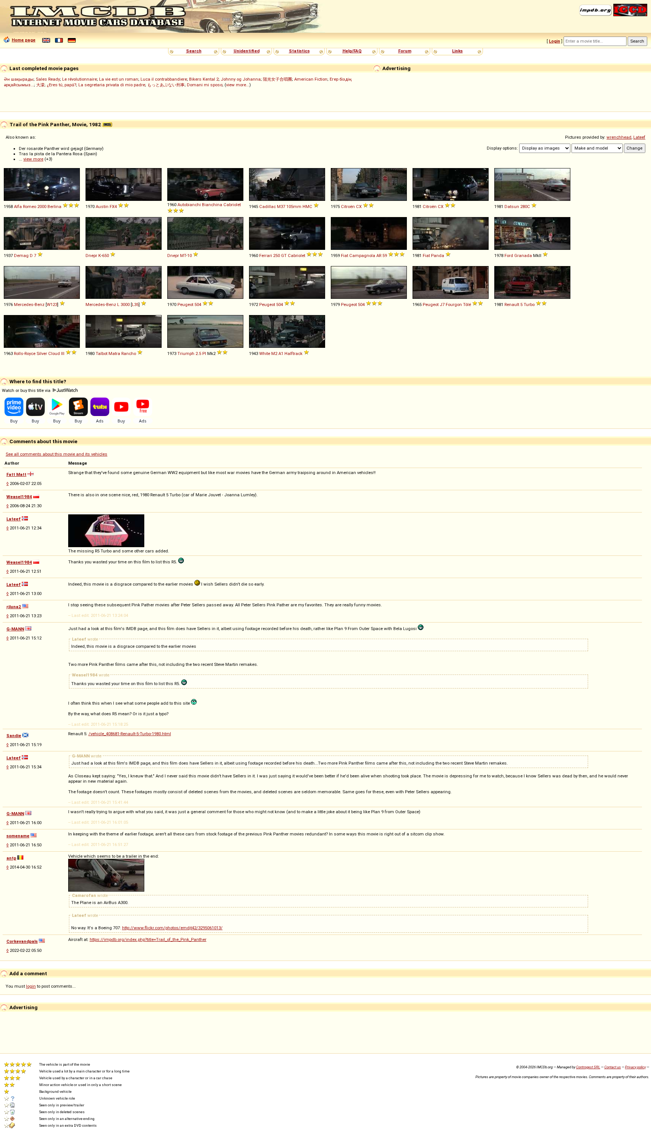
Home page (23, 40)
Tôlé (467, 304)
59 (384, 255)
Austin (102, 206)
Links (457, 51)
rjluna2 (13, 606)
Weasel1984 (19, 496)
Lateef (639, 137)
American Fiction (310, 79)
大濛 (40, 84)
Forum (404, 51)
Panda (437, 255)
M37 (281, 206)
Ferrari (265, 255)
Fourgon (454, 304)
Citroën (348, 206)
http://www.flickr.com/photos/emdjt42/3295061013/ (172, 927)
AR (378, 255)
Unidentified (247, 51)
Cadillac (267, 206)
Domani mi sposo (204, 84)
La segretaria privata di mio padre (111, 84)
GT (284, 255)
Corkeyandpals (22, 941)
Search (194, 51)
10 (189, 255)
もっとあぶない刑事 (166, 84)
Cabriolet (232, 204)
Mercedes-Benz (29, 304)
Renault (511, 304)
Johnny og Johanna (241, 79)
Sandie (13, 735)
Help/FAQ (352, 51)
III (62, 353)
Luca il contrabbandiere (164, 79)
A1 (280, 353)
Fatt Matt (16, 474)
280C (525, 206)
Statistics (299, 51)
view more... (237, 84)
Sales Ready (48, 79)
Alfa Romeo (25, 206)
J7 (442, 304)
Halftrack (293, 353)
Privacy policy (635, 1067)
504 (197, 304)
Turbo (529, 304)
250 (276, 255)
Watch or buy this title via (27, 390)
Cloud (54, 353)
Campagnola (362, 255)
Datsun (511, 206)
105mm (293, 206)
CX (359, 206)
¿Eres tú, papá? (61, 84)
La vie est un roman (118, 79)
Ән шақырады (19, 79)
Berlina (54, 206)
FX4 (113, 206)
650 (105, 255)
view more (33, 159)
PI (204, 353)
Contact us (612, 1067)
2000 (41, 206)
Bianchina (212, 204)
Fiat (344, 255)
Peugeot (185, 304)
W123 (52, 304)
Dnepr (91, 255)
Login (554, 41)
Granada (523, 255)
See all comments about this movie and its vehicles (56, 454)
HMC (307, 206)
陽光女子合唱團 (277, 79)
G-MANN (15, 629)
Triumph (185, 353)
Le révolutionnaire (79, 79)
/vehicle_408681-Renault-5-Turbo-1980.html (130, 733)
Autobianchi (189, 204)
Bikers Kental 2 (204, 79)
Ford (508, 255)
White (264, 353)
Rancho (128, 353)
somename (17, 835)
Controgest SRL (588, 1067)
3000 (125, 304)
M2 (274, 353)
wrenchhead (619, 137)
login (31, 986)
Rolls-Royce (24, 353)
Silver (42, 353)
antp (11, 858)
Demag (21, 255)
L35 (135, 304)
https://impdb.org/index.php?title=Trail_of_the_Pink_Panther (148, 939)
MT (183, 255)
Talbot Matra (108, 353)
